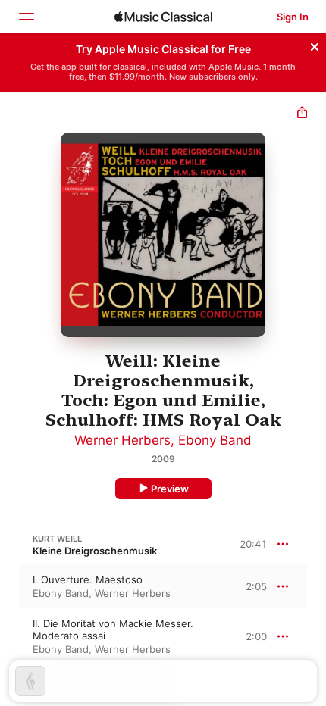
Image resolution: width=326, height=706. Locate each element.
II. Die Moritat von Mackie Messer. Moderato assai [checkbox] (113, 629)
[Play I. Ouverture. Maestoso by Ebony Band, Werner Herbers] (10, 586)
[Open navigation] (25, 16)
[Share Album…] (302, 114)
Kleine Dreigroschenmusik (95, 551)
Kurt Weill (57, 538)
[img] (163, 16)
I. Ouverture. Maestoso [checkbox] (88, 579)
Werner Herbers (122, 440)
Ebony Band (215, 440)
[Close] (314, 44)
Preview (170, 489)
